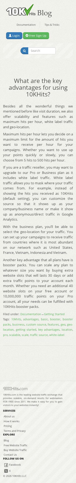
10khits (16, 319)
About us (9, 416)
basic (44, 319)
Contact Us (10, 454)
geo (63, 324)
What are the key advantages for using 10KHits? (38, 87)
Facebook (15, 464)
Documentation (26, 25)
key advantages (49, 330)
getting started (26, 330)
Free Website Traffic (15, 445)
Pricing (8, 426)
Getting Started (54, 314)
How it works (11, 421)
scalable (14, 335)
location (67, 330)
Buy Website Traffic (15, 450)
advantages (31, 319)
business (18, 324)
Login (16, 36)
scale (25, 335)
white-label (56, 335)
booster (55, 319)
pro (5, 335)
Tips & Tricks (52, 25)
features (53, 324)
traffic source (39, 335)
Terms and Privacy (15, 431)
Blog (6, 440)
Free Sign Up (37, 36)
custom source (36, 324)
